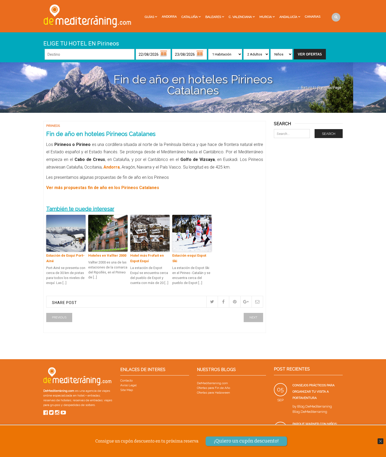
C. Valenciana (240, 17)
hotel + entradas (88, 395)
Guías (149, 17)
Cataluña (189, 17)
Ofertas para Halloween (213, 392)
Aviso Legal (128, 385)
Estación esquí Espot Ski (189, 258)
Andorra (169, 16)
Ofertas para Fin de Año (213, 388)
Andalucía (288, 17)
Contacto (126, 380)
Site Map (126, 390)
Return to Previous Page (321, 87)
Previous (59, 317)
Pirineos (53, 126)
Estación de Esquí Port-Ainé (65, 258)
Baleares (213, 17)
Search (328, 134)
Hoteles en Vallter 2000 (107, 255)
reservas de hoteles (57, 400)
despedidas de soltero (79, 405)
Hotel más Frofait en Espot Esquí (147, 258)
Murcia (265, 17)
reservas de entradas (87, 400)
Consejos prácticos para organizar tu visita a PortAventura (314, 391)
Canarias (312, 16)
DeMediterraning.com (212, 383)
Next (253, 317)
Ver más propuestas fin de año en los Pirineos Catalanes (102, 187)
